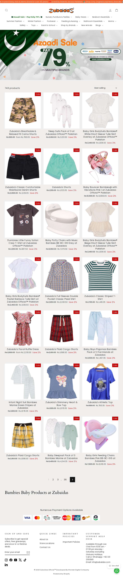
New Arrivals (86, 25)
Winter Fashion (35, 21)
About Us (44, 539)
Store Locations (47, 543)
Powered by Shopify (61, 574)
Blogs (98, 25)
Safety (23, 25)
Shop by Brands (68, 25)
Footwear (51, 21)
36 (65, 479)
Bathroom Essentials (93, 21)
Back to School (48, 25)
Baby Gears (81, 17)
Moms (111, 21)
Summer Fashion (15, 21)
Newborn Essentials (101, 17)
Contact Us (45, 547)
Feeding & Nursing (70, 21)
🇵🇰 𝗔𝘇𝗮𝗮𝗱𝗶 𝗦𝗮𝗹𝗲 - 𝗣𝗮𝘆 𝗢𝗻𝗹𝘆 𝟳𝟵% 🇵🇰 (26, 17)
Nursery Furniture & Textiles (58, 17)
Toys (33, 25)
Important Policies (71, 542)
